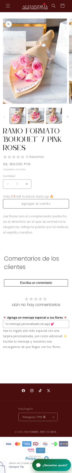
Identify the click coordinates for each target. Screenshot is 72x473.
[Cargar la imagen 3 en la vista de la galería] (54, 116)
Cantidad (9, 176)
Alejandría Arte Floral (40, 432)
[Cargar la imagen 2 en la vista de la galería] (36, 116)
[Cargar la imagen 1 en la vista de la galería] (18, 116)
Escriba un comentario (36, 282)
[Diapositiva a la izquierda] (4, 116)
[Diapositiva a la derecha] (67, 116)
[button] (8, 5)
